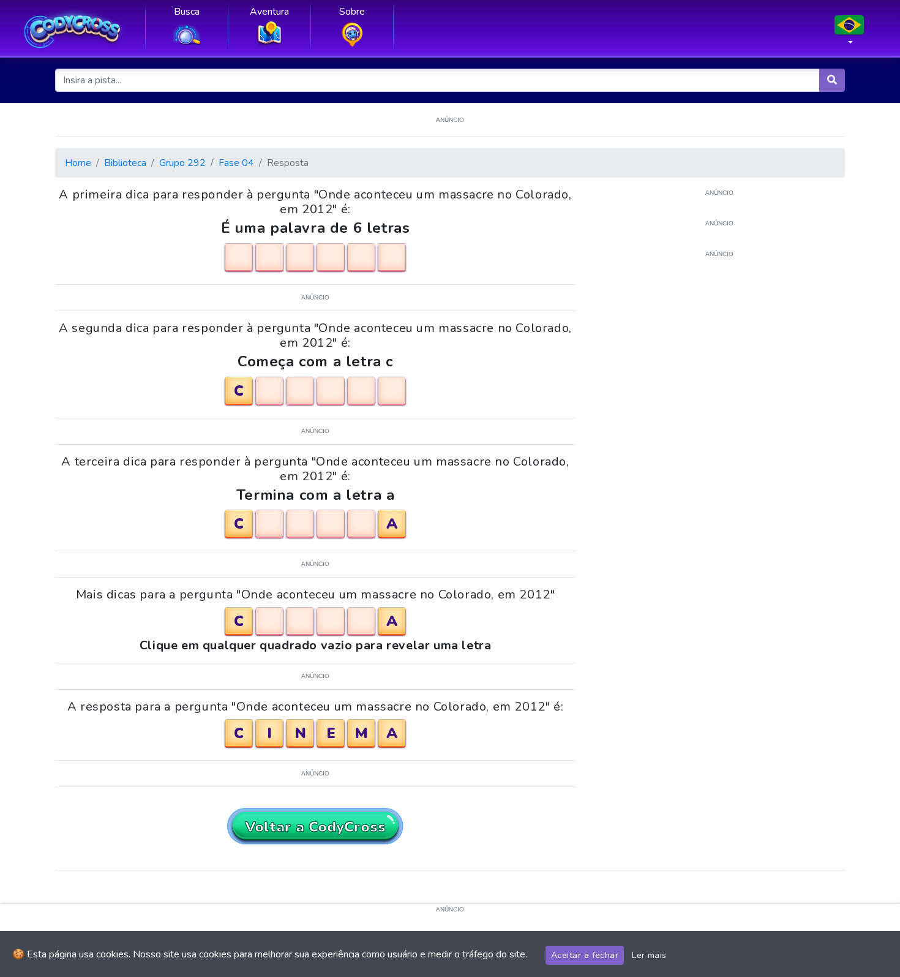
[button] (849, 33)
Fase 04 (236, 163)
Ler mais (649, 955)
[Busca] (832, 80)
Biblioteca (125, 163)
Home (78, 163)
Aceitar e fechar (584, 955)
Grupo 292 (182, 163)
